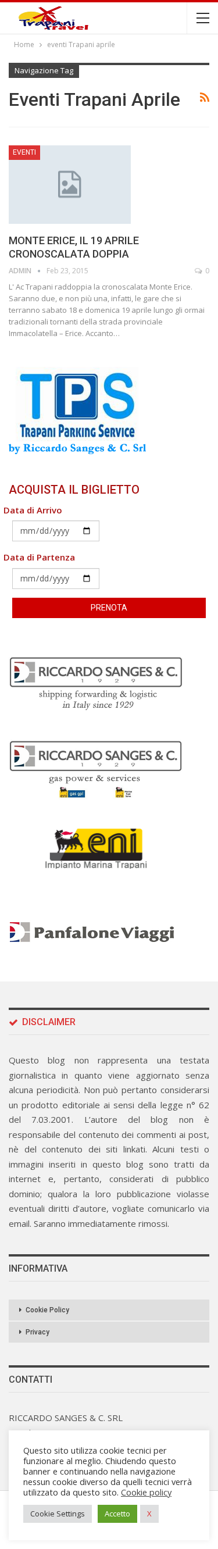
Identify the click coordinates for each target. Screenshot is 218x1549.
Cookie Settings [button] (57, 1513)
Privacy (37, 1332)
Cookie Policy (47, 1310)
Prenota (109, 607)
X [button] (149, 1513)
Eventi (24, 152)
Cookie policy (146, 1492)
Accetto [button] (117, 1513)
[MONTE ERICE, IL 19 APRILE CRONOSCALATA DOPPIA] (70, 184)
